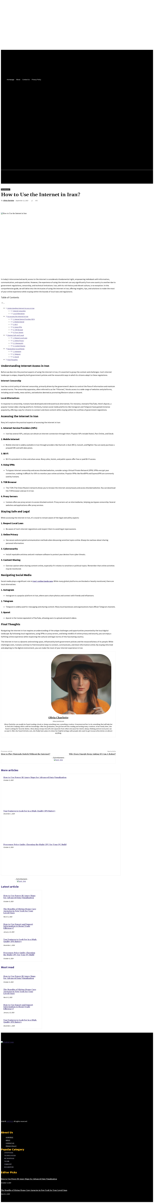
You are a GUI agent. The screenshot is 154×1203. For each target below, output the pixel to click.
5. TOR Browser (18, 330)
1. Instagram (17, 351)
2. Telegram (17, 354)
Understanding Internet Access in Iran (20, 308)
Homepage (9, 1137)
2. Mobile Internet (18, 322)
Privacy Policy (11, 1146)
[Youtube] (19, 1125)
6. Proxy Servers (18, 332)
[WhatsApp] (103, 206)
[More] (112, 206)
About (8, 1140)
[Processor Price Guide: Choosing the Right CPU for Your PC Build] (103, 858)
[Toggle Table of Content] (3, 303)
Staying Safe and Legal (15, 335)
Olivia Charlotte (8, 200)
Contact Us (10, 1143)
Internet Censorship (19, 311)
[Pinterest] (94, 206)
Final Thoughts (12, 360)
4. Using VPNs (17, 327)
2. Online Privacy (18, 341)
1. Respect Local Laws (20, 338)
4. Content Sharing (19, 346)
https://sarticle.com (58, 721)
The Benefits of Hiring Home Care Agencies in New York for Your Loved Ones (19, 911)
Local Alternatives (19, 314)
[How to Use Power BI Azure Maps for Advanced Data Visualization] (103, 791)
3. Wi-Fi (15, 324)
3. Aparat (16, 357)
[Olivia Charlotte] (58, 684)
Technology (5, 189)
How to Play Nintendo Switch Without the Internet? (25, 754)
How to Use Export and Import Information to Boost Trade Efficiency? (18, 926)
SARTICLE (9, 1121)
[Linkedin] (6, 1125)
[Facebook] (77, 206)
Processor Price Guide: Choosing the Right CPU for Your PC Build (34, 844)
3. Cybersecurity (18, 343)
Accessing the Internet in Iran (17, 316)
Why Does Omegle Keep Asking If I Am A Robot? (92, 754)
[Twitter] (86, 206)
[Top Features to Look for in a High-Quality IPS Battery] (103, 825)
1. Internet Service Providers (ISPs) (24, 319)
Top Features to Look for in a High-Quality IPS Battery (29, 811)
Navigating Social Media (15, 349)
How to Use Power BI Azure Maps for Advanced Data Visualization (34, 777)
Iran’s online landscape (43, 581)
